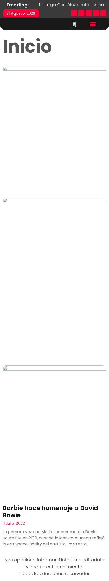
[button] (93, 24)
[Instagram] (89, 13)
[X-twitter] (81, 13)
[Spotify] (103, 13)
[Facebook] (74, 13)
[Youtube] (96, 13)
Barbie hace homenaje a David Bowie (50, 511)
